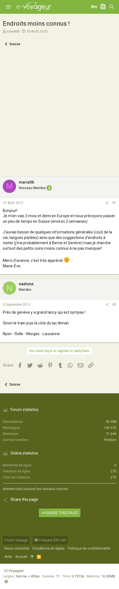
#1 (114, 203)
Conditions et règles (48, 548)
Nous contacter (16, 548)
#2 (114, 304)
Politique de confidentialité (89, 548)
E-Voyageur (15, 571)
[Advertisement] (59, 115)
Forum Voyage (16, 540)
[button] (8, 7)
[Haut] (32, 557)
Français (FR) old (52, 540)
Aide (8, 557)
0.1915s (78, 576)
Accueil (21, 557)
